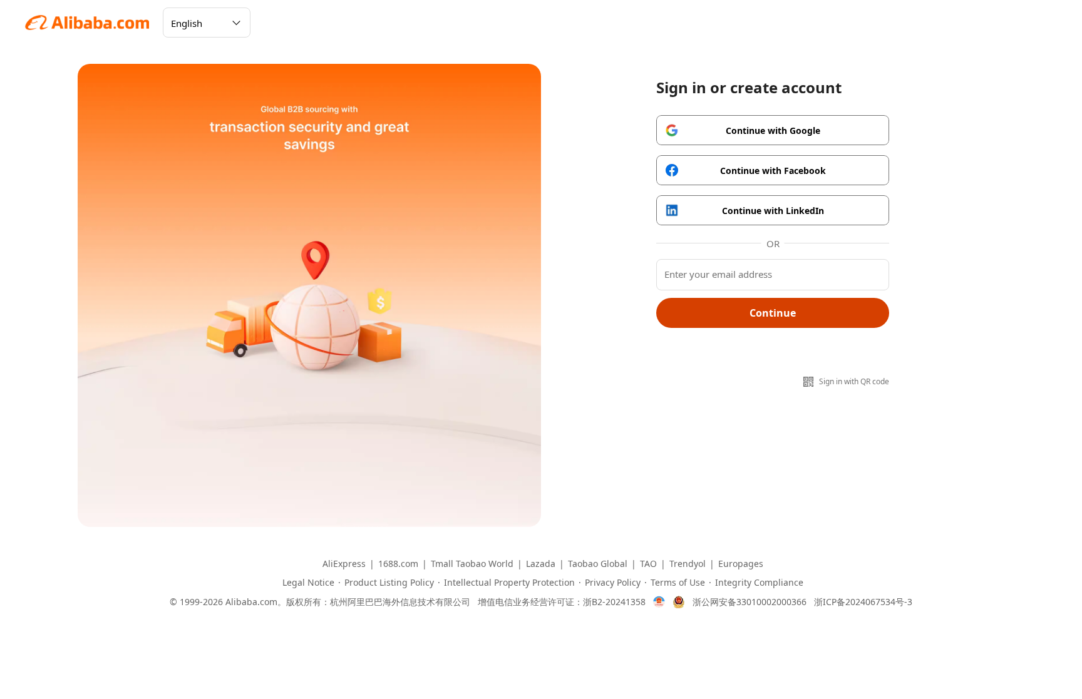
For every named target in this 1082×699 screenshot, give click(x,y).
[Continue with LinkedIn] (773, 210)
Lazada (540, 563)
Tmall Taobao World (472, 563)
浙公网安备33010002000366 (749, 602)
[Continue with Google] (773, 130)
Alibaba (87, 22)
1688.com (398, 563)
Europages (740, 563)
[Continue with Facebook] (773, 170)
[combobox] (206, 23)
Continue (773, 313)
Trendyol (687, 563)
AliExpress (344, 563)
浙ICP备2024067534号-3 (863, 602)
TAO (648, 563)
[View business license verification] (659, 602)
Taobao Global (597, 563)
